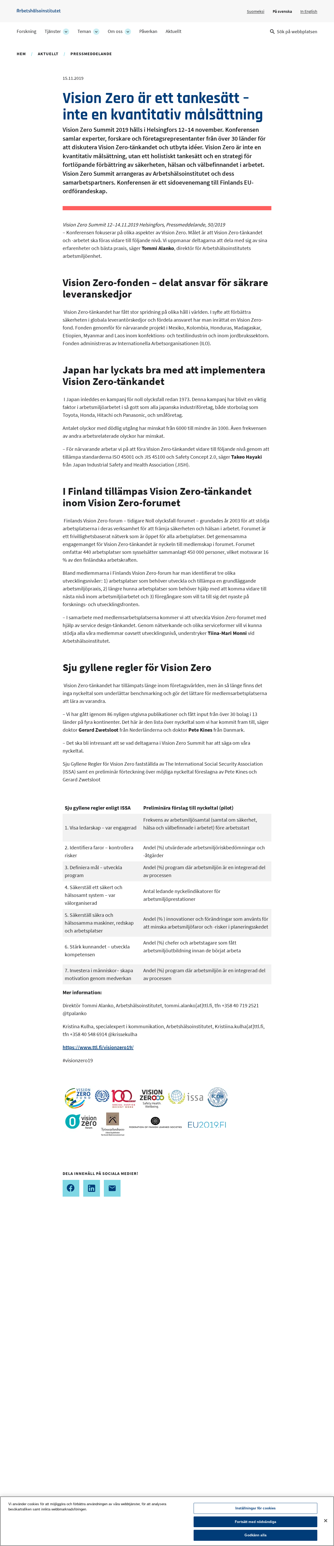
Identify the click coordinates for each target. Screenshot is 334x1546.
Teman (84, 31)
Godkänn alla (255, 1535)
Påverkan (148, 31)
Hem (21, 53)
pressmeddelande (91, 53)
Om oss (115, 31)
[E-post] (112, 1188)
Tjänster (53, 31)
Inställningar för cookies (255, 1508)
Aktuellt (173, 31)
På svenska (282, 11)
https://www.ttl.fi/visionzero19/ (98, 1047)
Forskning (26, 31)
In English (308, 11)
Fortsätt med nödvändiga (255, 1522)
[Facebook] (71, 1188)
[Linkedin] (91, 1188)
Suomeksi (255, 11)
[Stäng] (325, 1520)
